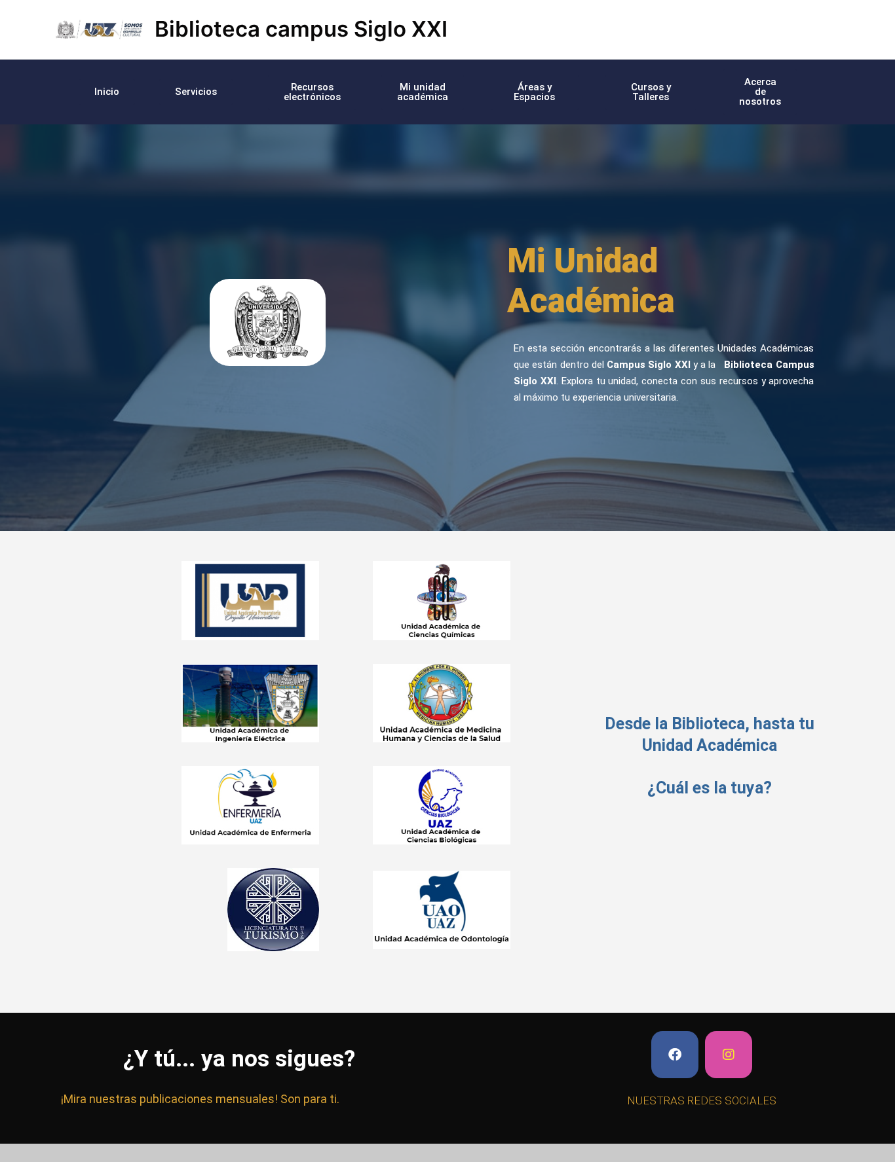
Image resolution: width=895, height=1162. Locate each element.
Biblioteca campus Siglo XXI (301, 29)
